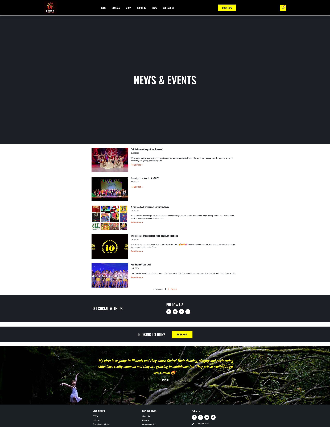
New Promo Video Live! (141, 264)
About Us (141, 7)
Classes (116, 7)
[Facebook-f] (168, 311)
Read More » (137, 165)
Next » (174, 289)
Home (103, 7)
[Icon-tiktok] (187, 311)
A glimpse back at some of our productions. (150, 207)
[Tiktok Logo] (213, 417)
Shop (128, 7)
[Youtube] (181, 311)
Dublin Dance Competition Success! (147, 149)
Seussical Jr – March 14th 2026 (145, 178)
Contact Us (168, 7)
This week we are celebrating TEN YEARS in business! (154, 235)
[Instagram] (175, 311)
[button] (94, 373)
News (154, 7)
